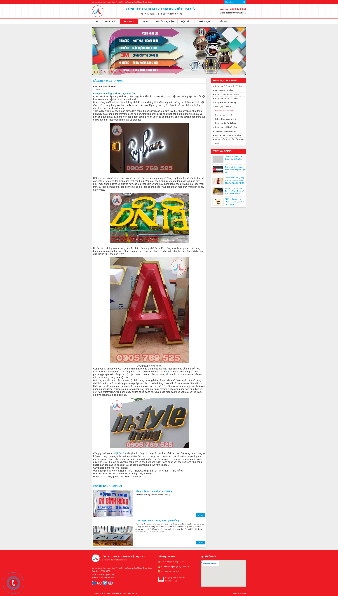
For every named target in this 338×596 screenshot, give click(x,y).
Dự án (145, 21)
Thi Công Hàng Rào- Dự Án (225, 131)
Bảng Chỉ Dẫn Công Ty (224, 115)
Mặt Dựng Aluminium (223, 107)
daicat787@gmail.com (105, 575)
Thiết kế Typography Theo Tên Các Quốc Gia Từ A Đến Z (234, 201)
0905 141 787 (174, 571)
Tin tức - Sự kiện (165, 21)
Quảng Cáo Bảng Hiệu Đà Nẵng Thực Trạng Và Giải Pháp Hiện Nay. (234, 191)
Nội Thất (186, 21)
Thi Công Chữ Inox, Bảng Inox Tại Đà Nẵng (157, 520)
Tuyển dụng (204, 21)
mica (170, 371)
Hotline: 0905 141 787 (232, 9)
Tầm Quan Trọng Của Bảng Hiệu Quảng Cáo (233, 157)
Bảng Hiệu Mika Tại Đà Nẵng (226, 99)
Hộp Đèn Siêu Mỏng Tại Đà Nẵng (228, 135)
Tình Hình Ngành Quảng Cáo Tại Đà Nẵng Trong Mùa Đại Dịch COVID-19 (234, 180)
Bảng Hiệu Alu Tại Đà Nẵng (225, 103)
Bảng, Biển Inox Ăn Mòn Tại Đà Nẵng (154, 491)
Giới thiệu (110, 21)
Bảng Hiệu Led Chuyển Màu (226, 127)
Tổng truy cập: (175, 577)
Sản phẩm (129, 21)
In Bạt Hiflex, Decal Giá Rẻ (225, 119)
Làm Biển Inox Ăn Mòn (224, 111)
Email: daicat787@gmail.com (233, 13)
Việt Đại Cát (120, 453)
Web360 (243, 593)
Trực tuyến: (171, 580)
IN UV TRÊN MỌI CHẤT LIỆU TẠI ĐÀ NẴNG (230, 141)
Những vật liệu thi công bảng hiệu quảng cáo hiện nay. (235, 169)
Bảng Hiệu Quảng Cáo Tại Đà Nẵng (228, 86)
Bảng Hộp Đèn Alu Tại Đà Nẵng (227, 94)
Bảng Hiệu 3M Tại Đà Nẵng (225, 123)
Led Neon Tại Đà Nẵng (224, 90)
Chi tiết (200, 515)
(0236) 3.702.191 (106, 571)
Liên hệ (223, 21)
